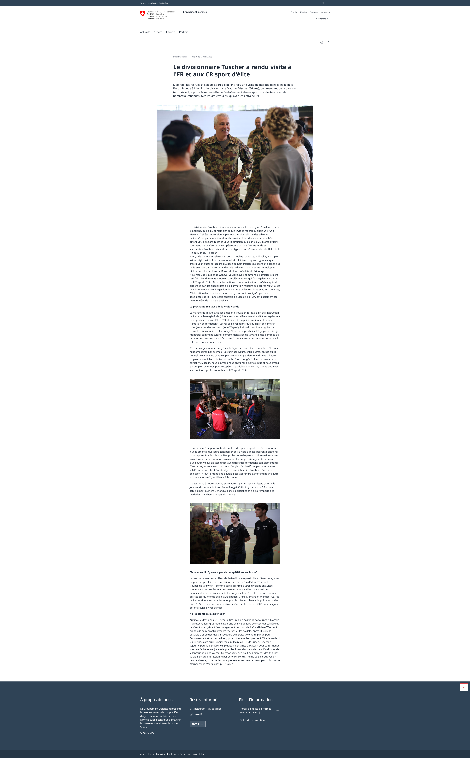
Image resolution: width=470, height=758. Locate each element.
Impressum (186, 754)
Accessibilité (198, 754)
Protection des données (167, 754)
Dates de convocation (252, 720)
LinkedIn (198, 714)
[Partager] (328, 42)
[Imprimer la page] (321, 42)
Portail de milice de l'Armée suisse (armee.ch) (255, 710)
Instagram (199, 708)
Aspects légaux (147, 754)
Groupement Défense (195, 11)
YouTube (216, 708)
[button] (145, 32)
